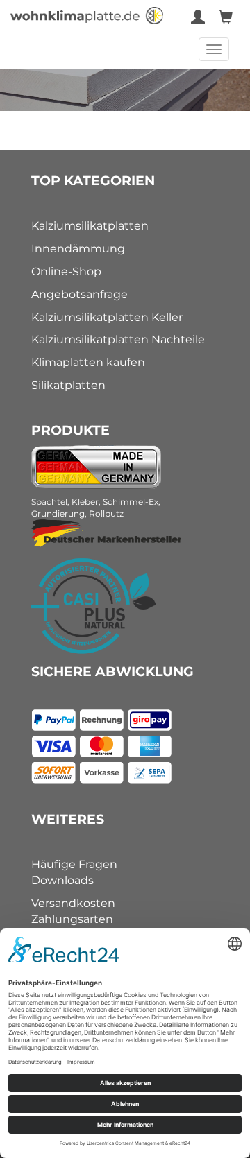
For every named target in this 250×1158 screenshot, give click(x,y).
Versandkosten (73, 903)
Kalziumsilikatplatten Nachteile (118, 339)
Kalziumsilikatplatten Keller (107, 317)
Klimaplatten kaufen (88, 362)
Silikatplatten (68, 385)
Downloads (62, 880)
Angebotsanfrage (79, 294)
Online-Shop (66, 271)
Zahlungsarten (72, 919)
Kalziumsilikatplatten (90, 225)
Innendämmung (78, 248)
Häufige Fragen (74, 864)
